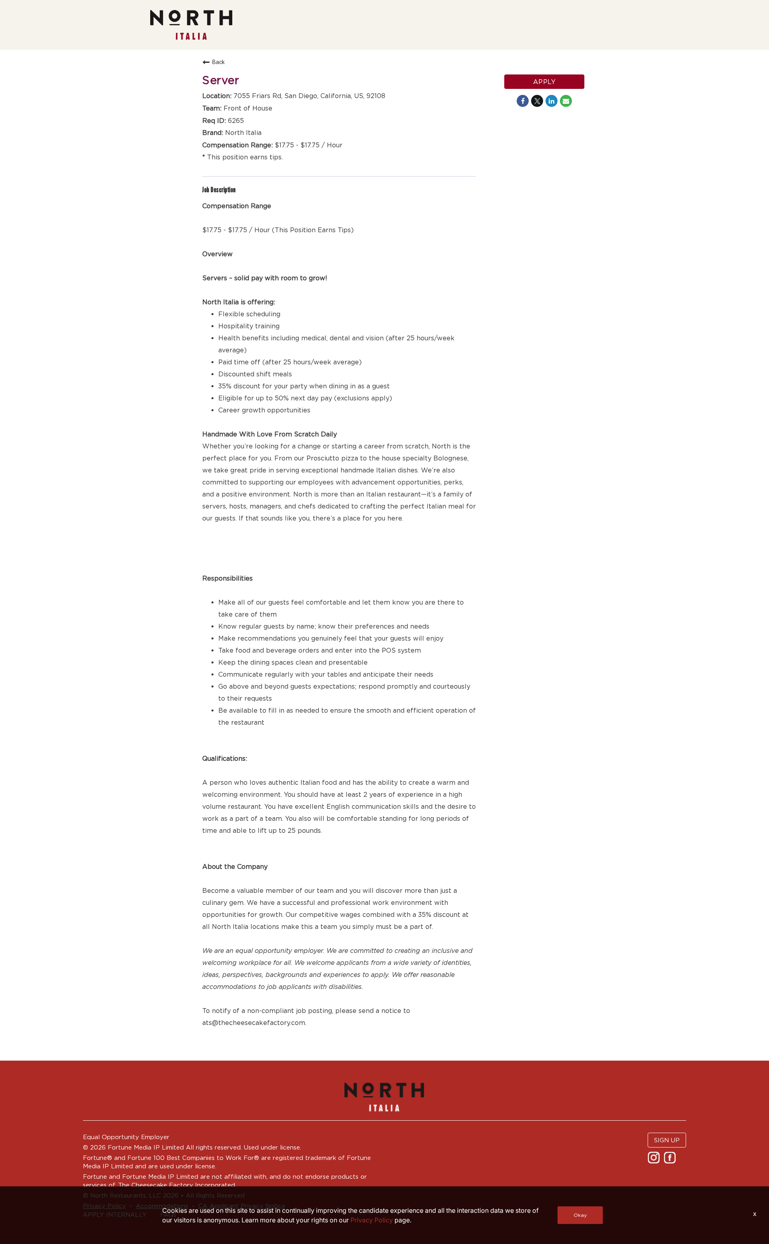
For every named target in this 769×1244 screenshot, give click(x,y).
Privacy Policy (371, 1220)
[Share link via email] (566, 101)
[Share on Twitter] (537, 101)
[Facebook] (671, 1160)
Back (218, 62)
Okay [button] (580, 1215)
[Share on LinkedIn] (551, 101)
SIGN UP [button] (667, 1140)
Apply (544, 81)
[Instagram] (655, 1160)
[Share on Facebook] (522, 101)
